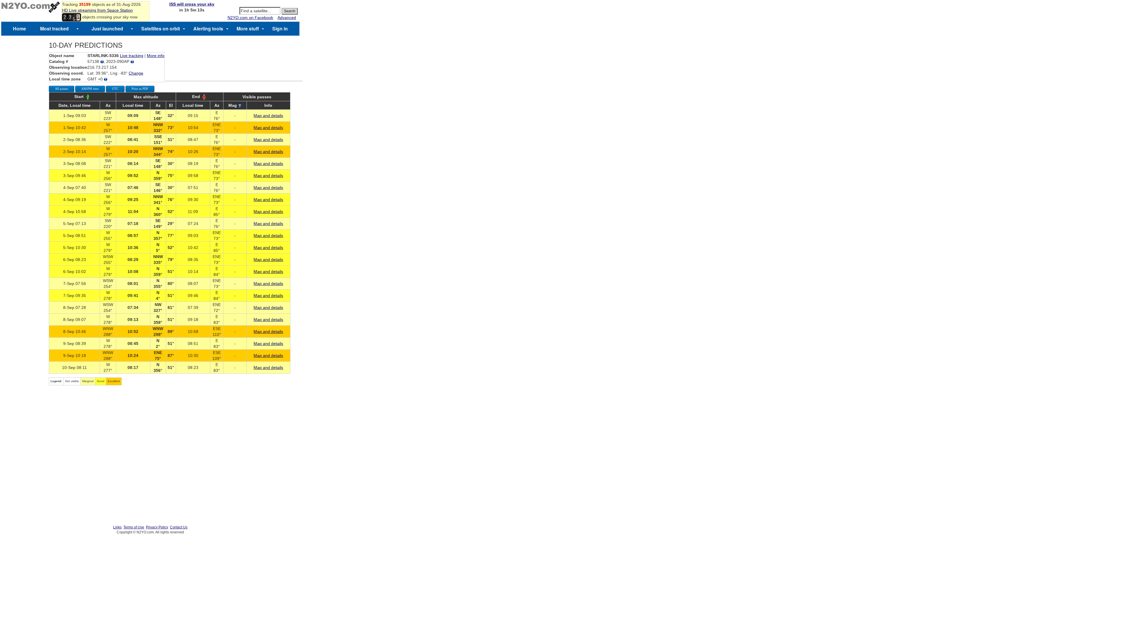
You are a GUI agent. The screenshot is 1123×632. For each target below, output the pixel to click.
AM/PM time (90, 88)
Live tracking (131, 55)
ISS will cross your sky (191, 4)
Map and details (268, 115)
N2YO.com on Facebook (250, 17)
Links (117, 527)
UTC (115, 88)
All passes (61, 88)
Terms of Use (133, 527)
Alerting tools (208, 28)
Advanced (287, 17)
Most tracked (54, 28)
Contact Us (178, 527)
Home (19, 28)
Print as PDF (140, 88)
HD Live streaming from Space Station (97, 10)
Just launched (107, 28)
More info (155, 55)
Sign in (280, 28)
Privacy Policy (157, 527)
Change (136, 73)
